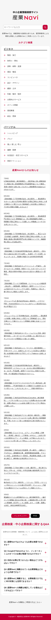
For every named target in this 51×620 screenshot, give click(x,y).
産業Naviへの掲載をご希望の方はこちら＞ (25, 602)
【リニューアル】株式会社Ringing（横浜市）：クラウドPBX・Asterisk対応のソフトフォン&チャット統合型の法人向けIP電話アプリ (25, 303)
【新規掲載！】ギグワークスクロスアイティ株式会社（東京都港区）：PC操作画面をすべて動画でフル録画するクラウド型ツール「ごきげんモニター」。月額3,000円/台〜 (25, 385)
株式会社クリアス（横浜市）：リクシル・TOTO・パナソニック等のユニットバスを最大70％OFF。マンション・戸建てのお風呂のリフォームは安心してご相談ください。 (25, 485)
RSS (35, 516)
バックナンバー (20, 516)
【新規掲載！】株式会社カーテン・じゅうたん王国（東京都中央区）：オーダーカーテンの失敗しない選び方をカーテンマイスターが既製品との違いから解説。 (25, 336)
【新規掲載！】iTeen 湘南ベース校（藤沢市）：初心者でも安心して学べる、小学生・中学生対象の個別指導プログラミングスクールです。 (25, 470)
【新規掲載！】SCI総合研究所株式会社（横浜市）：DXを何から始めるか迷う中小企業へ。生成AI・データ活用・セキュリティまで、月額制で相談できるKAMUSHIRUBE (25, 254)
